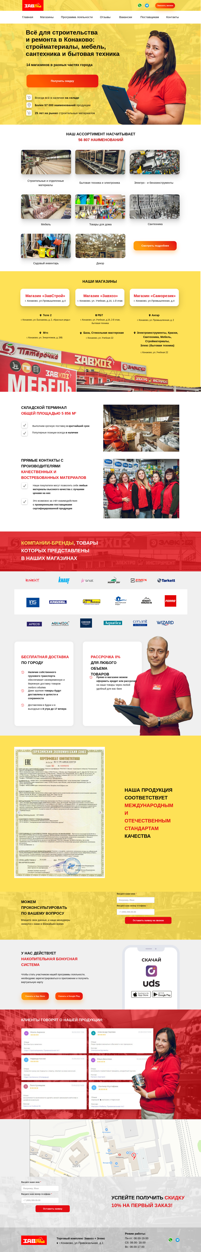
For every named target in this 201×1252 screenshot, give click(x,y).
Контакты (172, 17)
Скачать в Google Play (69, 996)
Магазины (47, 17)
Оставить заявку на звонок (148, 920)
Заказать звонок (165, 5)
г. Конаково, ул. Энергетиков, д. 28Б (45, 337)
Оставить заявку (52, 1208)
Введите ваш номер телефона (132, 905)
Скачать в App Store (35, 996)
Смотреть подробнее (155, 245)
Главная (27, 17)
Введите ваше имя (127, 894)
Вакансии (125, 17)
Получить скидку (62, 80)
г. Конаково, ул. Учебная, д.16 (95, 300)
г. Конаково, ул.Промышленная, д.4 (154, 300)
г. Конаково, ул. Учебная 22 (99, 338)
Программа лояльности (77, 17)
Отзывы (105, 17)
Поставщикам (149, 17)
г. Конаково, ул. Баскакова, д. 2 (36, 320)
